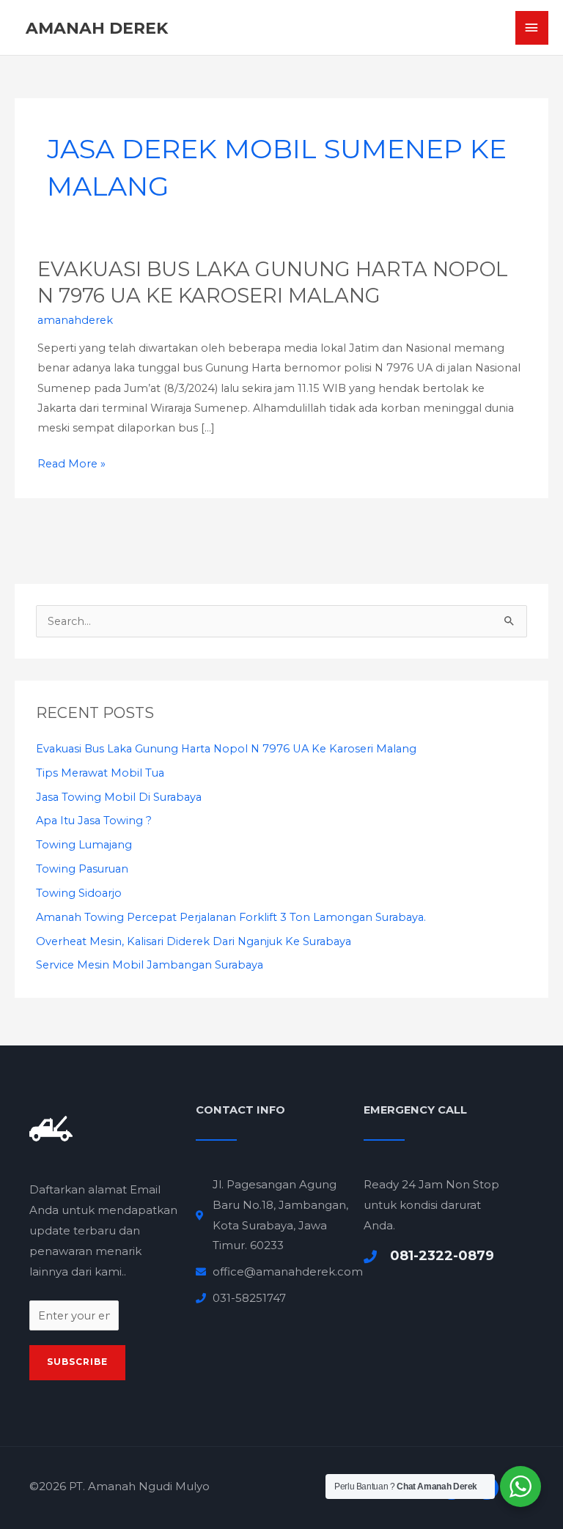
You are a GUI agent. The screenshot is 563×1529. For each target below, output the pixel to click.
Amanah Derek (97, 27)
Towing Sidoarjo (79, 893)
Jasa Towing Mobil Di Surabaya (119, 797)
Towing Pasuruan (82, 868)
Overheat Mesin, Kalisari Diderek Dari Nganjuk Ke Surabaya (193, 941)
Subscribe (77, 1362)
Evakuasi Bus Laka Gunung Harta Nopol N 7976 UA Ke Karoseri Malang (226, 748)
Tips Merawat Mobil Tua (100, 773)
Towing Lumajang (84, 844)
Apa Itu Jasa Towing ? (94, 820)
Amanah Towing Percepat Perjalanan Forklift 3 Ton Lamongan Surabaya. (231, 917)
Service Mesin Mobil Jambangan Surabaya (149, 964)
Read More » (71, 464)
